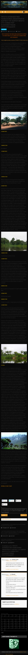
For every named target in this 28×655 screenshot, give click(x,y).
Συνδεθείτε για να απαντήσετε (12, 569)
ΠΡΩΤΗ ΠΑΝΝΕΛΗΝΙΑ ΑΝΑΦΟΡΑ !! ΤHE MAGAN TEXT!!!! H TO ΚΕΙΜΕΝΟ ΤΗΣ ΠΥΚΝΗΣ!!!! (24, 515)
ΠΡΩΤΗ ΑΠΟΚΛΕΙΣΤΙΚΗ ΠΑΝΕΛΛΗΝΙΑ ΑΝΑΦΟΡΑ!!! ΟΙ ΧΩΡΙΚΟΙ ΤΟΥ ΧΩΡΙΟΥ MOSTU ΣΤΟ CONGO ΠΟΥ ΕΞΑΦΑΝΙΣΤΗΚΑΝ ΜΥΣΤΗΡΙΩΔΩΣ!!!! (13, 511)
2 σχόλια (19, 31)
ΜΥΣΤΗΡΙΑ (4, 29)
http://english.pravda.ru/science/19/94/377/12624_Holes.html (14, 40)
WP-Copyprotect (10, 654)
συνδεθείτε (16, 604)
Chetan (7, 654)
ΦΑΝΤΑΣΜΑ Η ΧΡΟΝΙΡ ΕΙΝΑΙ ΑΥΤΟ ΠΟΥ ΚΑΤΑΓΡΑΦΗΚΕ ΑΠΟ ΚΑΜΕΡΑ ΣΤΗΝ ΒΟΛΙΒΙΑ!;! (13, 540)
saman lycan (12, 31)
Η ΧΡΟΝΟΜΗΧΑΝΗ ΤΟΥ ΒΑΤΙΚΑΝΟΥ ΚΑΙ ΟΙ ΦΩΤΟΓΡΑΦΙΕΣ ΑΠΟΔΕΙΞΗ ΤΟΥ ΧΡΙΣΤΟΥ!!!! (13, 525)
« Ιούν (2, 632)
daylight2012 (12, 542)
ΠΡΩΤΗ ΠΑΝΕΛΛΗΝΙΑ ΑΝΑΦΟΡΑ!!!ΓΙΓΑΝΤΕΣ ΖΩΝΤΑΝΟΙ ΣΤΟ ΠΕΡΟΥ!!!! (5, 515)
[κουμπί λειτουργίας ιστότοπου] (23, 12)
